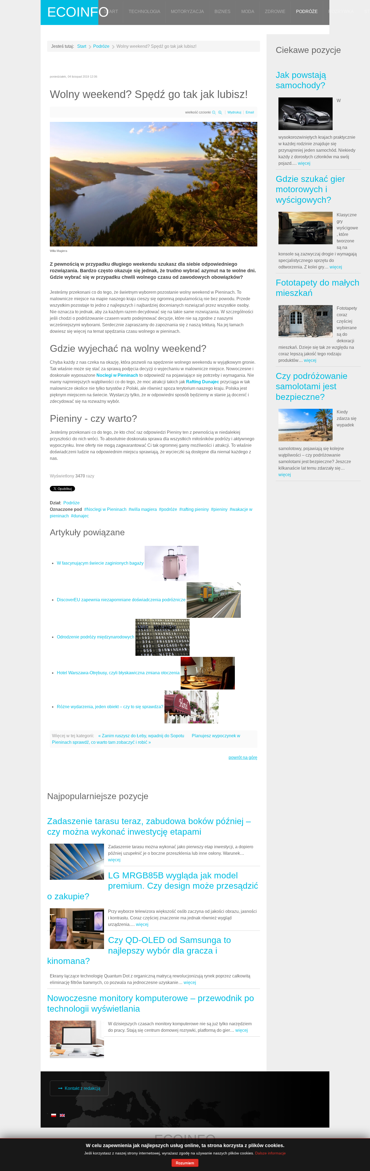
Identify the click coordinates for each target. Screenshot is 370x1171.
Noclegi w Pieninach (117, 375)
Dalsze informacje (270, 1153)
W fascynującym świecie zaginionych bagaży (100, 563)
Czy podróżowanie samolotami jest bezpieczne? (312, 386)
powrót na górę (243, 757)
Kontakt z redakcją (82, 1088)
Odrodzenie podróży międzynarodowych (95, 637)
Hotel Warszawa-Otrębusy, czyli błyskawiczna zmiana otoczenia (118, 672)
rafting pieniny (195, 509)
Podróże (71, 503)
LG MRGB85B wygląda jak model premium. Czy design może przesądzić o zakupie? (152, 886)
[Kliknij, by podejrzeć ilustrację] (153, 184)
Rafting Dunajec (203, 381)
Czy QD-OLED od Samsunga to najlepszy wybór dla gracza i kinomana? (139, 950)
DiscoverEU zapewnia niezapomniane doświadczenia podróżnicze (121, 599)
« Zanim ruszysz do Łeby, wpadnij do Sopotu (141, 735)
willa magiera (144, 509)
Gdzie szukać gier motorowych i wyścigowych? (310, 189)
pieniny (220, 509)
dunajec (81, 516)
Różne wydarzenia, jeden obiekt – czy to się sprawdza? (110, 706)
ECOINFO (78, 12)
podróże (169, 509)
